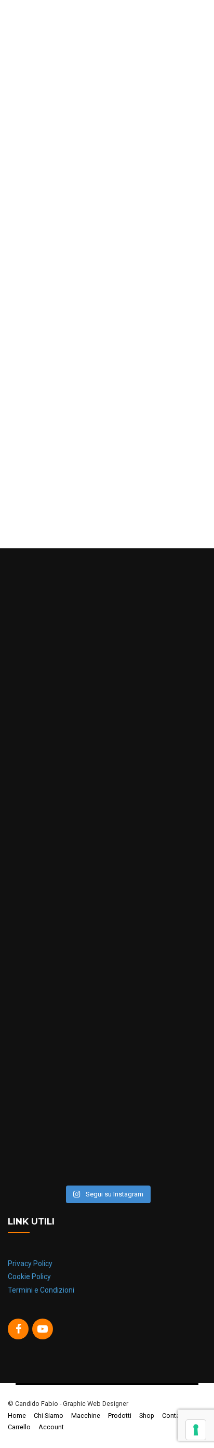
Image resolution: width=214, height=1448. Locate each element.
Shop (146, 1415)
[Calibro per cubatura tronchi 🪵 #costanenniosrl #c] (107, 888)
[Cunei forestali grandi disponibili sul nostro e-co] (107, 1121)
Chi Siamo (48, 1415)
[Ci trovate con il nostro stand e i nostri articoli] (107, 656)
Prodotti (119, 1415)
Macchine (85, 1415)
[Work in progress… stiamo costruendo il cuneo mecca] (107, 772)
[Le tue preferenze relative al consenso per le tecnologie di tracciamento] (196, 1430)
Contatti (173, 1415)
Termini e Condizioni (41, 1290)
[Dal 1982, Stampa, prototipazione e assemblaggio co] (107, 1004)
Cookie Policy (29, 1276)
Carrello (19, 1427)
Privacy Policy (30, 1263)
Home (17, 1415)
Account (51, 1427)
